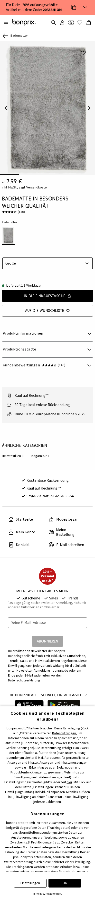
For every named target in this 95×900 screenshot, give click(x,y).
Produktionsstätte (19, 349)
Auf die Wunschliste (44, 310)
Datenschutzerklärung (24, 680)
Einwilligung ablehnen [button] (47, 894)
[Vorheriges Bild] (6, 108)
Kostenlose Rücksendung (48, 480)
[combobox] (47, 263)
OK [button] (65, 883)
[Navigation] (6, 22)
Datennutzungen (64, 733)
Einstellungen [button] (30, 883)
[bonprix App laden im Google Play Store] (64, 705)
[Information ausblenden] (85, 7)
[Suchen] (53, 22)
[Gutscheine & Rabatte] (71, 22)
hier (69, 782)
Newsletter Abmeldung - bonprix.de (42, 670)
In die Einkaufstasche (45, 295)
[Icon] (73, 7)
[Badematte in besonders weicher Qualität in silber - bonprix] (47, 108)
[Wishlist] (80, 22)
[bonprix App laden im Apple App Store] (29, 705)
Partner (33, 728)
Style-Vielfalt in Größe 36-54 (50, 496)
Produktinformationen (23, 333)
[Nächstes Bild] (89, 108)
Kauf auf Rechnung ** (44, 488)
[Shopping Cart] (88, 22)
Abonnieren (47, 641)
